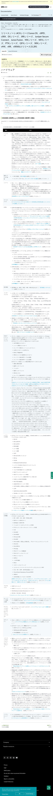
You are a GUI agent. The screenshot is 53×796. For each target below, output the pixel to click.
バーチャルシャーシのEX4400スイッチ (21, 718)
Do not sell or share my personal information (14, 773)
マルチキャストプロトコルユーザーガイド (20, 595)
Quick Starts (14, 15)
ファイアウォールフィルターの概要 (40, 606)
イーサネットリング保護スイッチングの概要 (22, 510)
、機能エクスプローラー (26, 172)
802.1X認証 (23, 176)
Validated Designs (24, 15)
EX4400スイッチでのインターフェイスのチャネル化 (24, 315)
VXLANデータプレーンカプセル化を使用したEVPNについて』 (27, 246)
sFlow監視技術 (29, 602)
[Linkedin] (13, 757)
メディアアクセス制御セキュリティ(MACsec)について (28, 621)
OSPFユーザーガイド (22, 582)
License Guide (4, 15)
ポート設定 (38, 163)
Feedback (6, 776)
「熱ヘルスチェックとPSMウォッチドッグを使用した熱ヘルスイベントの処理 (24, 105)
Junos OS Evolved (12, 51)
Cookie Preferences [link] (8, 781)
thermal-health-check (26, 84)
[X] (7, 757)
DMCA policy (7, 770)
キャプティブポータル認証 (32, 178)
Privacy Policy (5, 794)
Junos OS (4, 51)
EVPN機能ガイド (16, 264)
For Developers (36, 15)
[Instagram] (10, 757)
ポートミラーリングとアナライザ (32, 600)
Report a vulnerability (9, 779)
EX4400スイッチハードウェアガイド (20, 196)
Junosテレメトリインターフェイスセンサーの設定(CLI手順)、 (26, 382)
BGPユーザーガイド (17, 578)
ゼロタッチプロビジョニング (19, 691)
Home (2, 23)
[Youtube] (16, 757)
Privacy (5, 765)
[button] (49, 788)
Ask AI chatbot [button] (15, 1)
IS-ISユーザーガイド (33, 580)
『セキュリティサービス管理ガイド (20, 634)
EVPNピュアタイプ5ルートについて (36, 229)
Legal (5, 767)
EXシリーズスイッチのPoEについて (25, 332)
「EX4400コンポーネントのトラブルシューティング (24, 323)
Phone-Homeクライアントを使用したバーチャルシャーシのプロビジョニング (31, 666)
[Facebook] (4, 757)
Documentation (6, 11)
